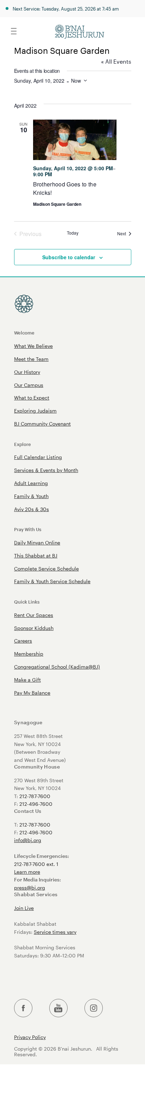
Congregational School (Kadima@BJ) (57, 667)
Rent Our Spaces (33, 615)
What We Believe (33, 346)
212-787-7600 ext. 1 (36, 864)
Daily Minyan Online (37, 543)
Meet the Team (31, 359)
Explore (22, 444)
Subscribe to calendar (68, 257)
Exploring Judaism (35, 411)
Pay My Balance (32, 693)
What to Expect (31, 398)
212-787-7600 (34, 796)
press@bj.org (29, 888)
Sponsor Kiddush (33, 628)
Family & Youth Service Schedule (52, 581)
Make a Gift (27, 680)
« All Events (116, 61)
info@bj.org (27, 840)
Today (72, 233)
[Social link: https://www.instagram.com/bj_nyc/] (93, 1008)
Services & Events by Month (46, 470)
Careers (23, 641)
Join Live (24, 908)
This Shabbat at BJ (35, 556)
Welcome (24, 332)
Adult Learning (31, 483)
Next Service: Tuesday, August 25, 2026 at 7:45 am (66, 8)
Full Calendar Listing (38, 457)
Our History (27, 372)
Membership (28, 654)
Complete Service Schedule (46, 569)
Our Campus (28, 385)
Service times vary (55, 932)
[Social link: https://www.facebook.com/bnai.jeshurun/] (23, 1008)
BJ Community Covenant (42, 424)
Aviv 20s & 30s (31, 509)
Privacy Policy (30, 1037)
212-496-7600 (35, 804)
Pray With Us (27, 529)
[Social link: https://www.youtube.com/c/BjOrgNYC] (58, 1008)
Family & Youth (31, 496)
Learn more (27, 872)
